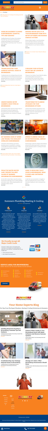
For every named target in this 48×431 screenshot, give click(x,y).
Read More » (3, 45)
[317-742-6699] (26, 429)
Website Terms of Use (35, 420)
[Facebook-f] (22, 400)
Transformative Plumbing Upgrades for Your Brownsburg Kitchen (34, 104)
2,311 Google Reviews (26, 203)
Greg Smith (24, 210)
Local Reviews (12, 402)
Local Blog (12, 399)
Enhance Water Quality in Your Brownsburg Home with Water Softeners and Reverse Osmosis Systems (36, 333)
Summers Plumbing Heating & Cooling (24, 201)
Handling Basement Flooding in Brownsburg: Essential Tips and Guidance (11, 33)
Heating (5, 399)
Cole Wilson (39, 210)
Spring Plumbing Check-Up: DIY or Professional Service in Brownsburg (35, 139)
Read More (3, 336)
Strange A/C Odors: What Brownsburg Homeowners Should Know (36, 362)
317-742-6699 (31, 428)
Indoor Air (5, 404)
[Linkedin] (24, 400)
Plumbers (5, 397)
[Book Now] (2, 429)
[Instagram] (27, 400)
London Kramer (8, 210)
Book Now (7, 428)
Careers (12, 408)
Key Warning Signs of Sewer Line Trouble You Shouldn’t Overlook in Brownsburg (11, 139)
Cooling (5, 401)
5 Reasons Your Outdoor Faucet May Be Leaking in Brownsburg (34, 70)
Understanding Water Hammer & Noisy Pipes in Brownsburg (9, 104)
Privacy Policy (27, 420)
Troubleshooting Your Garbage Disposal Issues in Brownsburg (11, 70)
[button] (46, 16)
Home (1, 12)
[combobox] (27, 2)
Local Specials (12, 405)
